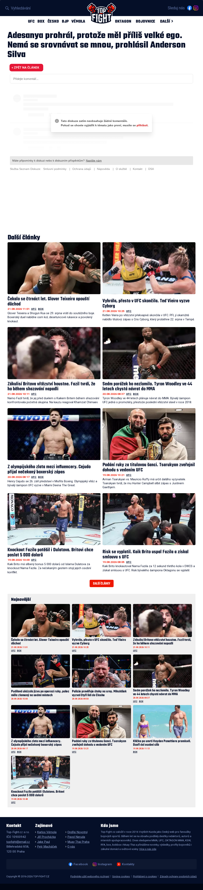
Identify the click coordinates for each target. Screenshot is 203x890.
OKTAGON (123, 21)
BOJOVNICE (145, 21)
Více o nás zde (147, 849)
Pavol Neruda (76, 837)
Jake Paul (43, 842)
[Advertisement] (101, 203)
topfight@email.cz (18, 842)
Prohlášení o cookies (145, 876)
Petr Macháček (47, 846)
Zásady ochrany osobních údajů (178, 876)
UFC (31, 21)
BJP (65, 21)
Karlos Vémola (46, 832)
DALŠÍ (165, 21)
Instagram (105, 864)
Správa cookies (121, 876)
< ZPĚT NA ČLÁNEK (25, 67)
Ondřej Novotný (77, 832)
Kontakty (128, 864)
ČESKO (53, 21)
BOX (41, 21)
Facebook (81, 864)
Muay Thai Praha (78, 842)
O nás (71, 846)
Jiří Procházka (46, 837)
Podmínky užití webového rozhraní (89, 876)
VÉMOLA (78, 21)
